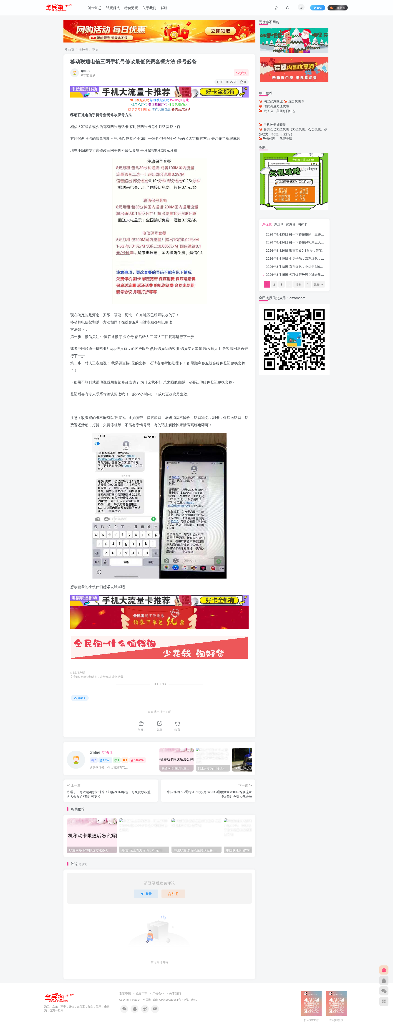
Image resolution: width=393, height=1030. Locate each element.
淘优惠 (267, 224)
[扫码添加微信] (383, 990)
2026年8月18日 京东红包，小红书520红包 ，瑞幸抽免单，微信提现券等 (317, 266)
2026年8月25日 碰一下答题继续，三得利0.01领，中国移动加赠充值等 (315, 234)
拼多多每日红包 (139, 109)
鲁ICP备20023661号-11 (170, 999)
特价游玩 (131, 7)
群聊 (164, 7)
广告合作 (158, 993)
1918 (298, 284)
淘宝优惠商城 (273, 101)
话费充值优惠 (161, 109)
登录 (148, 893)
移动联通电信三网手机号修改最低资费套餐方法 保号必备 (133, 61)
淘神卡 (83, 49)
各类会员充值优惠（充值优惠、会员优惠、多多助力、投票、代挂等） (293, 131)
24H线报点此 (179, 100)
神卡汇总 (95, 7)
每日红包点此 (139, 100)
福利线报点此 (159, 100)
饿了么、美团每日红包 (279, 110)
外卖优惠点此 (177, 104)
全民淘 (147, 999)
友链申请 (125, 993)
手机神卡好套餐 (275, 124)
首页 (70, 49)
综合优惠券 (296, 101)
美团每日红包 (157, 104)
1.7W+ (107, 760)
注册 (175, 893)
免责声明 (142, 993)
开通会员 (339, 8)
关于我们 (149, 7)
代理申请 (286, 138)
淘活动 (279, 224)
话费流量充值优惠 (276, 106)
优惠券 (290, 224)
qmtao (85, 70)
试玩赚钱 (113, 7)
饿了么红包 (139, 104)
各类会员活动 (181, 109)
